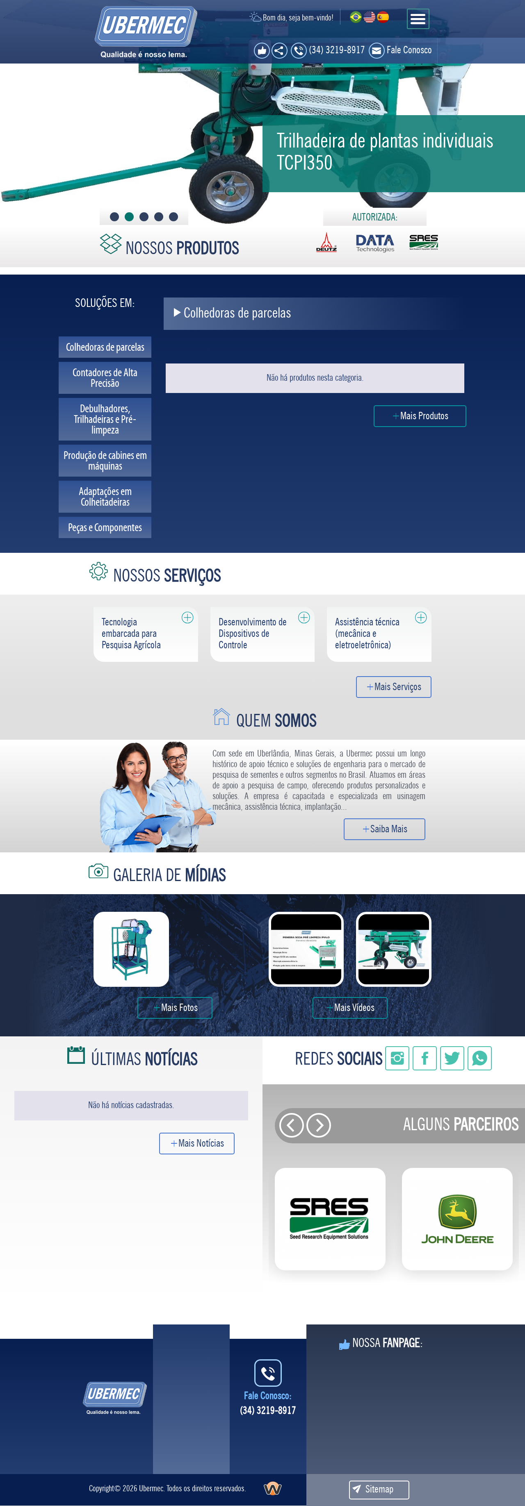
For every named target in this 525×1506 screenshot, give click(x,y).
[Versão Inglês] (369, 17)
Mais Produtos (424, 416)
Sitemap (379, 1490)
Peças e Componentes (105, 527)
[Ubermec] (145, 32)
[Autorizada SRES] (423, 243)
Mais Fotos (179, 1008)
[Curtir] (262, 51)
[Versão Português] (356, 17)
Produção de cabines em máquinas (105, 460)
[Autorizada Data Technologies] (375, 243)
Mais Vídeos (354, 1008)
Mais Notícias (201, 1144)
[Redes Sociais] (280, 51)
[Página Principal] (115, 1398)
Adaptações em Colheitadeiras (105, 496)
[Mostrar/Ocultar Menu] (418, 19)
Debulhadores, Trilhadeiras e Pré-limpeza (105, 419)
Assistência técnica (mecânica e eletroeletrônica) (367, 634)
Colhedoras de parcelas (105, 347)
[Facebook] (425, 1062)
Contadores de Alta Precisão (105, 378)
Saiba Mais (388, 830)
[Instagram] (398, 1062)
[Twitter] (453, 1062)
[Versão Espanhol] (383, 17)
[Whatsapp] (480, 1062)
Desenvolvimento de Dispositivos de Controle (253, 634)
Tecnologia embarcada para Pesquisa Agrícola (131, 634)
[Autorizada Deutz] (326, 243)
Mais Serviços (397, 687)
